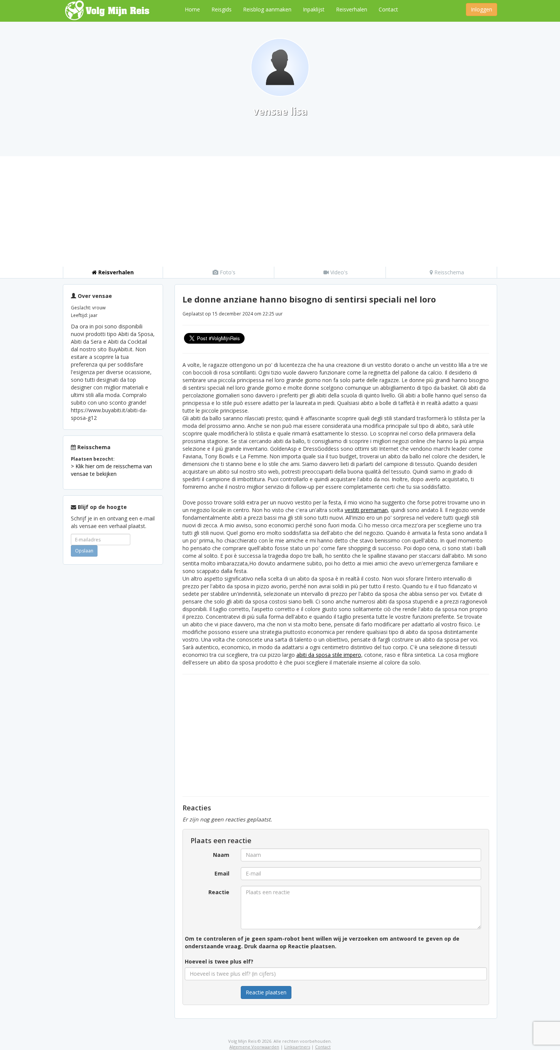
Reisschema (448, 272)
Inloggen (481, 9)
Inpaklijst (314, 9)
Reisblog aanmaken (267, 9)
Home (192, 9)
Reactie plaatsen (266, 992)
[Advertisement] (280, 209)
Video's (338, 272)
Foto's (226, 272)
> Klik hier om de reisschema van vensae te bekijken (111, 470)
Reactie (218, 892)
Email (221, 873)
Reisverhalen (351, 9)
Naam (221, 854)
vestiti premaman (366, 510)
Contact (388, 9)
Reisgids (221, 9)
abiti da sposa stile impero (328, 654)
